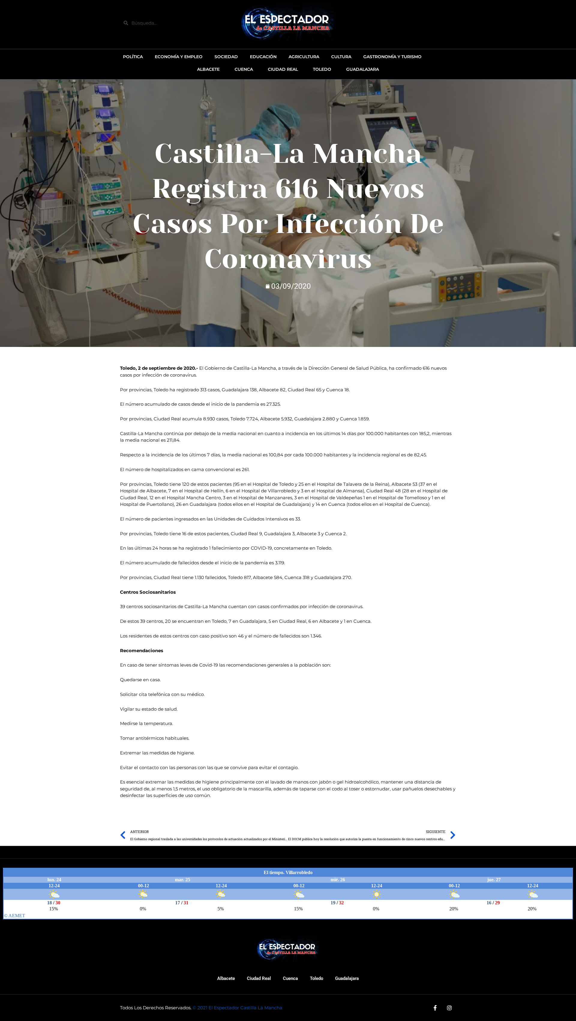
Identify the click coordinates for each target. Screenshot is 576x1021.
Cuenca (290, 978)
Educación (263, 56)
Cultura (341, 56)
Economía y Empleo (178, 56)
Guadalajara (347, 978)
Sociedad (226, 56)
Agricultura (304, 56)
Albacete (226, 978)
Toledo (316, 978)
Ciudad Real (259, 978)
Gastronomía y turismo (392, 56)
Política (133, 56)
